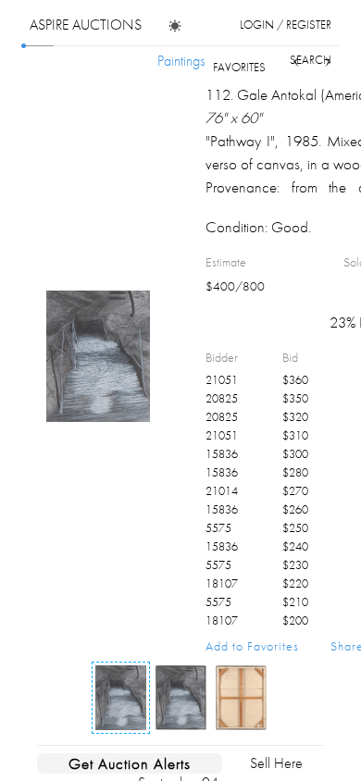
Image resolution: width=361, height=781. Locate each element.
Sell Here (276, 763)
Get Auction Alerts (129, 763)
